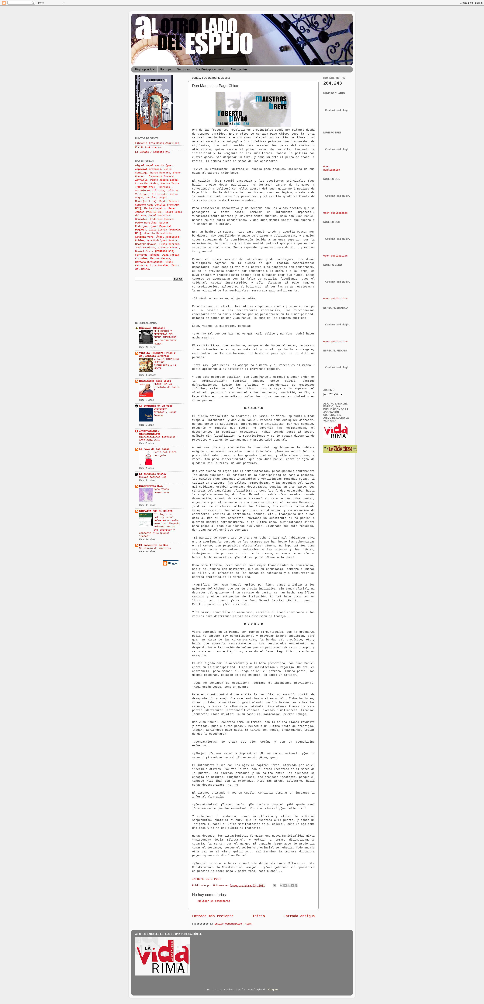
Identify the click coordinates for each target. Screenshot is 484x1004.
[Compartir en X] (289, 885)
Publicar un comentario (213, 901)
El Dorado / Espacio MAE (152, 152)
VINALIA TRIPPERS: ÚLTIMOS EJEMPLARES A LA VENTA (166, 364)
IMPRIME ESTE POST (206, 879)
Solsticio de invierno (155, 548)
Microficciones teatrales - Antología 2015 (158, 439)
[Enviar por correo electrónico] (282, 885)
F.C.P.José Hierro (148, 147)
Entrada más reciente (212, 916)
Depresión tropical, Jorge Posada (165, 412)
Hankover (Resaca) (152, 328)
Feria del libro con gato (165, 454)
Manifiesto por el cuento (210, 69)
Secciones (183, 69)
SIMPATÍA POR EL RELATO (155, 511)
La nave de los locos (154, 449)
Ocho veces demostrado (161, 491)
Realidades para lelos (155, 381)
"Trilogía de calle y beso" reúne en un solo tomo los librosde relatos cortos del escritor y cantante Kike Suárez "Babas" (159, 525)
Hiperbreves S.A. (151, 486)
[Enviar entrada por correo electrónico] (274, 885)
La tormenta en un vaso (155, 406)
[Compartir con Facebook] (292, 885)
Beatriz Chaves (145, 244)
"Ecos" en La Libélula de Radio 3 (166, 387)
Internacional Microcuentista (149, 432)
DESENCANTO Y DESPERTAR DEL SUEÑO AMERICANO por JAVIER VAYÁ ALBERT (165, 337)
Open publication (335, 213)
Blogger (273, 989)
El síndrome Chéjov (152, 474)
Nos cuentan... (240, 69)
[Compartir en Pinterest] (296, 885)
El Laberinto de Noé (153, 545)
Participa (165, 69)
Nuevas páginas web (152, 477)
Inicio (258, 916)
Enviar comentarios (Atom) (233, 923)
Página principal (144, 69)
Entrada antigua (299, 916)
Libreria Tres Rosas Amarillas (157, 143)
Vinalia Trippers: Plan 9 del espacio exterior (157, 355)
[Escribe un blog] (285, 885)
